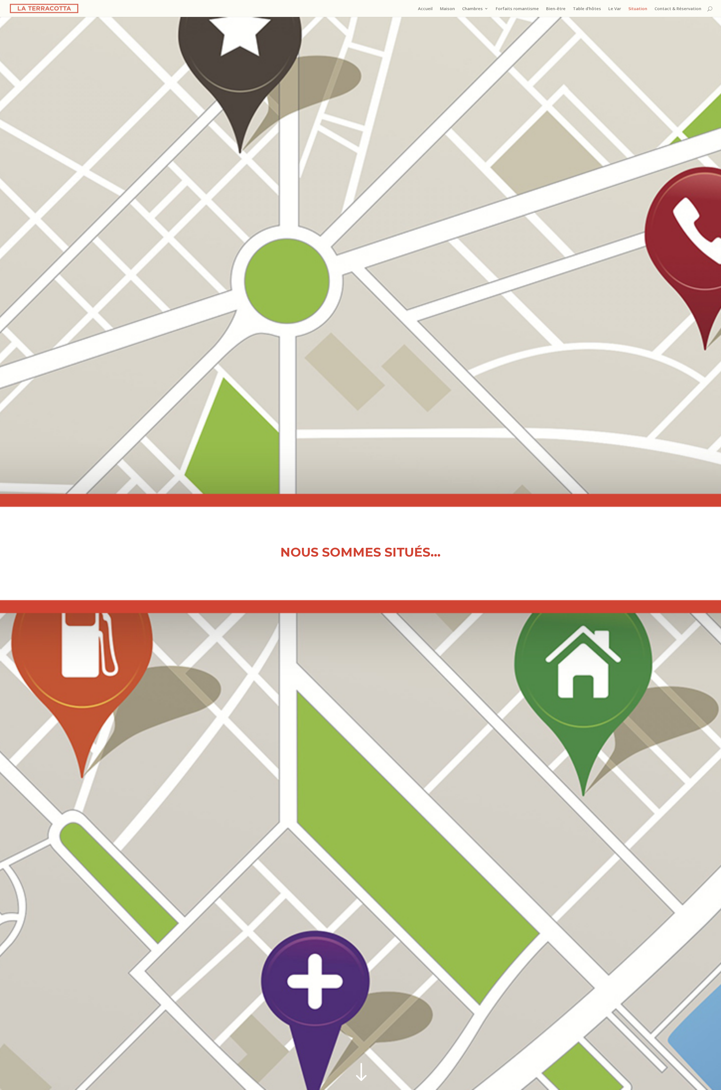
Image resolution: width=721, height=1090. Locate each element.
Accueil (425, 8)
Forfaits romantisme (517, 8)
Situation (637, 8)
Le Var (614, 8)
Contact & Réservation (678, 8)
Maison (447, 8)
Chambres (472, 8)
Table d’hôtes (587, 8)
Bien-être (556, 8)
